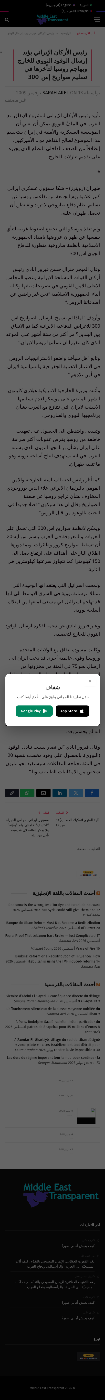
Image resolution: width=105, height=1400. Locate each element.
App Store (69, 711)
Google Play (31, 711)
